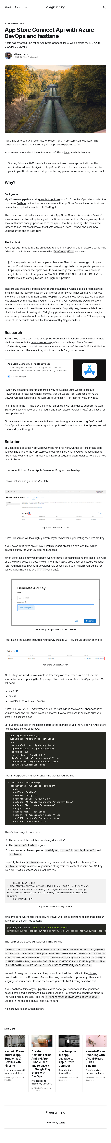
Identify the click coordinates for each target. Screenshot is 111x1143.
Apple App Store (50, 199)
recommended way (41, 342)
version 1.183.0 (79, 409)
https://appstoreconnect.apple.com (28, 270)
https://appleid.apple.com (86, 266)
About (7, 7)
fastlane (21, 203)
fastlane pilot (64, 251)
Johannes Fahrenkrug (52, 405)
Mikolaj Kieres (21, 54)
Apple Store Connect (16, 23)
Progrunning (55, 7)
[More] (25, 7)
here (66, 152)
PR (28, 405)
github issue (61, 288)
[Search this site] (104, 7)
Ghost (62, 1122)
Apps (17, 7)
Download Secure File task (43, 977)
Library (92, 973)
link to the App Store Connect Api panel (43, 451)
